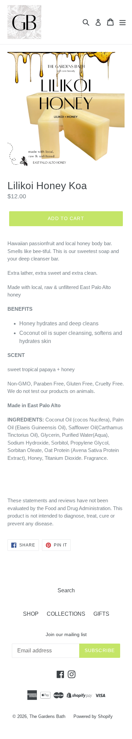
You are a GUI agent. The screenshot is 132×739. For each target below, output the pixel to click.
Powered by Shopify (93, 716)
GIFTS (101, 614)
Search (66, 590)
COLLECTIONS (66, 614)
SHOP (31, 614)
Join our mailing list (66, 634)
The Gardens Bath (47, 716)
